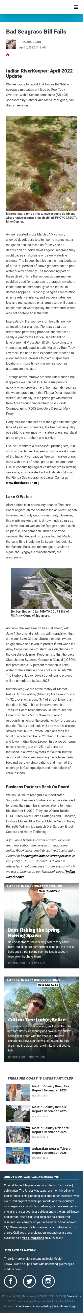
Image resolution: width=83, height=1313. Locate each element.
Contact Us (73, 1296)
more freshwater (49, 890)
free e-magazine (33, 1237)
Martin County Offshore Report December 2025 (50, 1130)
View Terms (23, 1306)
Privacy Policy (42, 1306)
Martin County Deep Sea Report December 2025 (50, 1088)
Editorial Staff (16, 963)
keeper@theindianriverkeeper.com (46, 856)
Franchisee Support (66, 1306)
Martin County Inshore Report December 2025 (49, 1109)
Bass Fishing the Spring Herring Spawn (34, 932)
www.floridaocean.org (22, 483)
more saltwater (48, 984)
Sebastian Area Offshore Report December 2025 (51, 1151)
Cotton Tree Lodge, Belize (36, 1020)
